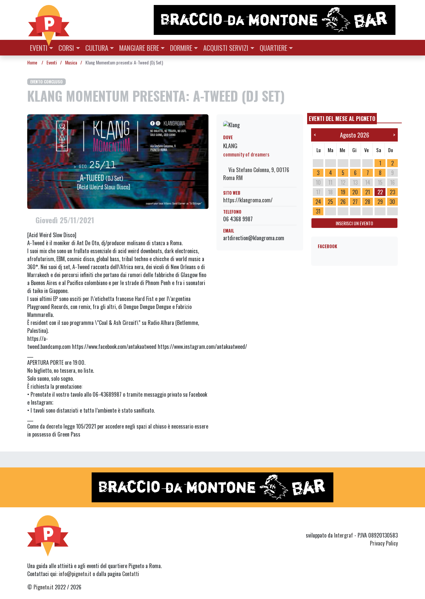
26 (343, 202)
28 (367, 202)
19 (343, 192)
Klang (230, 145)
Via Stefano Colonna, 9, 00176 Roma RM (256, 174)
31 (318, 211)
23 (392, 192)
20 (355, 192)
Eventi (38, 48)
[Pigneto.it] (48, 20)
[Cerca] (394, 47)
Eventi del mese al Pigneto (342, 119)
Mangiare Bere (139, 48)
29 (380, 202)
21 (367, 192)
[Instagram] (381, 523)
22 (380, 192)
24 (318, 202)
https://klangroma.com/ (248, 200)
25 (330, 202)
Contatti (130, 574)
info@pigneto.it (75, 574)
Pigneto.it (43, 587)
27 (355, 202)
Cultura (96, 48)
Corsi (66, 48)
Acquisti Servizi (225, 48)
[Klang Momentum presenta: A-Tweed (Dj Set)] (118, 161)
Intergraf (343, 535)
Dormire (181, 48)
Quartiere (273, 48)
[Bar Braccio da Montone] (275, 20)
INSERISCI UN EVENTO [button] (354, 223)
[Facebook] (393, 523)
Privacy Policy (384, 543)
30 (392, 202)
